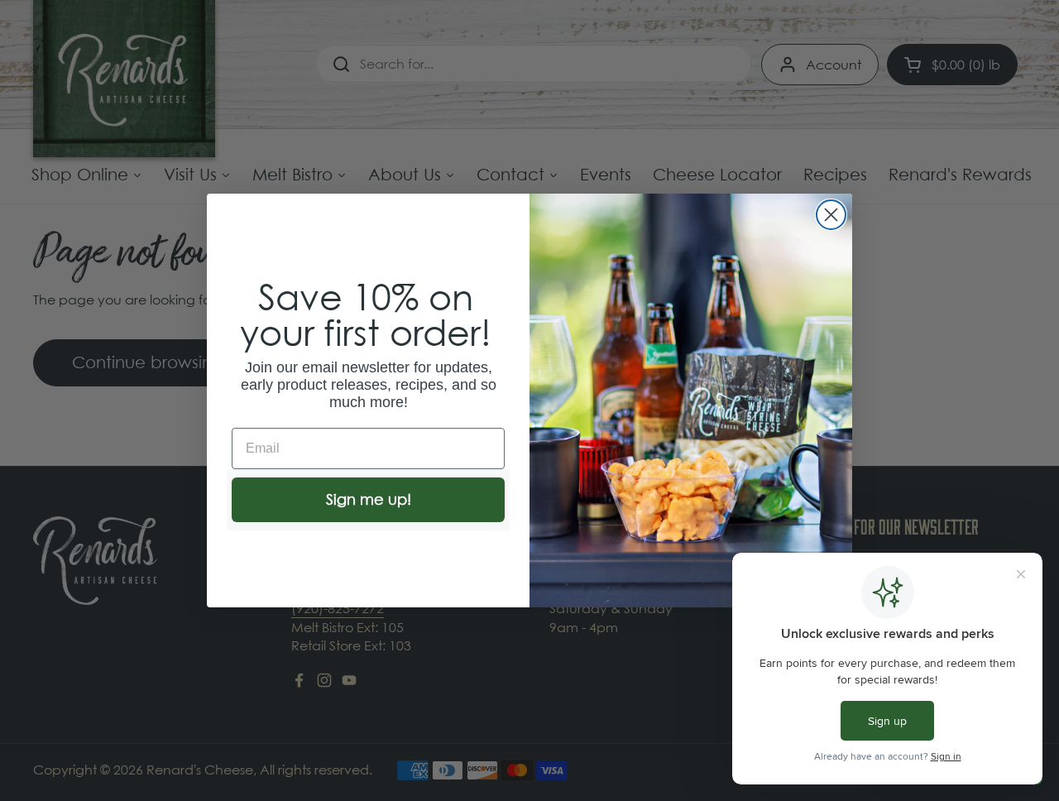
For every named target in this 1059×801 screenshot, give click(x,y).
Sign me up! (368, 499)
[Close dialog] (831, 214)
